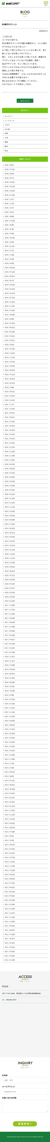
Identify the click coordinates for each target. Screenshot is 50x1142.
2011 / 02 (8, 955)
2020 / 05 (8, 481)
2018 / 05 (8, 584)
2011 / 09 (8, 926)
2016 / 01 (8, 703)
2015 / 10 (8, 716)
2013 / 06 (8, 836)
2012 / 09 (8, 874)
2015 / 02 (8, 750)
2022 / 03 (8, 391)
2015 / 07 (8, 729)
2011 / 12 (8, 913)
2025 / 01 (8, 246)
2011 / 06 (8, 938)
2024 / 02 (8, 293)
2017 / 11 (8, 609)
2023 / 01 (8, 348)
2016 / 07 (8, 678)
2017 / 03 (8, 643)
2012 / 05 (8, 891)
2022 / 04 (8, 387)
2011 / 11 (8, 917)
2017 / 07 (8, 626)
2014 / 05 (8, 789)
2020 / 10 (8, 460)
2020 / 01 (8, 498)
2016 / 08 (8, 673)
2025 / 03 (8, 237)
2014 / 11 (8, 763)
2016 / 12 (8, 656)
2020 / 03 (8, 490)
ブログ (7, 125)
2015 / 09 (8, 720)
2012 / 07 (8, 883)
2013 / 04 (8, 844)
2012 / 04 (8, 896)
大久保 (7, 129)
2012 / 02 (8, 904)
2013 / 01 (8, 857)
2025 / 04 (8, 233)
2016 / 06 (8, 682)
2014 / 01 (8, 806)
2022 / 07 (8, 374)
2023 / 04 (8, 336)
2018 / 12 (8, 554)
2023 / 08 (8, 319)
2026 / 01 (8, 195)
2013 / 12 (8, 810)
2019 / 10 (8, 511)
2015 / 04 (8, 742)
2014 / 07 (8, 780)
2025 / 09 (8, 212)
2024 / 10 (8, 259)
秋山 (6, 150)
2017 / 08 (8, 622)
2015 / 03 (8, 746)
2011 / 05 (8, 943)
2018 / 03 (8, 592)
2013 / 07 (8, 831)
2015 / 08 (8, 725)
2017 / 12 (8, 605)
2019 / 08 (8, 519)
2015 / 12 (8, 707)
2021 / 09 (8, 413)
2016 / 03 (8, 695)
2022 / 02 (8, 396)
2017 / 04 (8, 639)
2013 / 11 (8, 814)
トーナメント (10, 120)
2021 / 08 (8, 417)
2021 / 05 (8, 430)
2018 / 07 (8, 575)
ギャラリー (9, 116)
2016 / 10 (8, 665)
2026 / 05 (8, 178)
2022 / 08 (8, 370)
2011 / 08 (8, 930)
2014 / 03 (8, 797)
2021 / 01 (8, 447)
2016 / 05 (8, 686)
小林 (6, 137)
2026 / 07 (8, 169)
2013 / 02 (8, 853)
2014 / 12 (8, 759)
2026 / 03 (8, 186)
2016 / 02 (8, 699)
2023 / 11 (8, 306)
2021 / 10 (8, 408)
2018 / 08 (8, 571)
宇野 (6, 133)
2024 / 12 (8, 250)
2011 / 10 (8, 921)
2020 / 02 (8, 494)
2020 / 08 (8, 468)
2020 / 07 (8, 473)
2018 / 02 (8, 596)
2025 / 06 (8, 225)
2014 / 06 (8, 785)
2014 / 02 (8, 802)
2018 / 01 (8, 601)
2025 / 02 (8, 242)
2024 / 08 (8, 267)
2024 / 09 (8, 263)
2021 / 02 (8, 443)
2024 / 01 (8, 297)
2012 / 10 (8, 870)
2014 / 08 (8, 776)
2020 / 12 (8, 451)
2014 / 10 (8, 767)
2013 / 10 (8, 819)
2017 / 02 (8, 648)
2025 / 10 (8, 207)
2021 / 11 (8, 404)
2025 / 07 (8, 220)
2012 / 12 (8, 861)
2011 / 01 (8, 960)
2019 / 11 (8, 507)
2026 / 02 (8, 190)
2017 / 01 (8, 652)
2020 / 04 (8, 485)
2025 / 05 (8, 229)
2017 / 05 (8, 635)
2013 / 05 (8, 840)
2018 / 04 (8, 588)
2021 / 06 (8, 426)
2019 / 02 (8, 545)
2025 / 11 (8, 203)
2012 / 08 (8, 878)
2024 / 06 (8, 276)
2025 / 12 (8, 199)
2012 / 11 (8, 866)
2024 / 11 (8, 255)
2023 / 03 (8, 340)
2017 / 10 (8, 614)
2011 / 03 (8, 951)
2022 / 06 (8, 378)
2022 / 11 (8, 357)
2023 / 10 (8, 310)
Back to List (25, 101)
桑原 (6, 142)
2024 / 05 (8, 280)
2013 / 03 (8, 849)
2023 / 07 (8, 323)
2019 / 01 (8, 549)
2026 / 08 (8, 165)
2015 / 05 (8, 737)
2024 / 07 (8, 272)
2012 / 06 (8, 887)
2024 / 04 (8, 284)
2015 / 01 (8, 755)
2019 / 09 (8, 515)
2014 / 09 (8, 772)
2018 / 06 (8, 579)
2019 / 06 (8, 528)
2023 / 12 (8, 302)
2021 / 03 (8, 438)
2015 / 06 (8, 733)
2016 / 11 (8, 661)
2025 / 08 (8, 216)
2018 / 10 (8, 562)
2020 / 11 (8, 455)
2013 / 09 (8, 823)
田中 (6, 146)
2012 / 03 (8, 900)
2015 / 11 (8, 712)
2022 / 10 (8, 361)
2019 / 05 (8, 532)
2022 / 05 (8, 383)
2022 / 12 (8, 353)
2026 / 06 (8, 173)
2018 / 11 (8, 558)
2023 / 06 (8, 327)
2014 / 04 (8, 793)
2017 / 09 (8, 618)
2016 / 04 (8, 690)
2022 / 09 (8, 366)
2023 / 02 (8, 344)
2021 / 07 (8, 421)
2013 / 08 (8, 827)
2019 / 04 (8, 537)
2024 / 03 (8, 289)
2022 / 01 (8, 400)
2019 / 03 (8, 541)
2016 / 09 (8, 669)
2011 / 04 (8, 947)
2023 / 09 (8, 314)
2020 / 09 (8, 464)
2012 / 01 (8, 908)
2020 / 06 (8, 477)
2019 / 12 (8, 502)
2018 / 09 (8, 566)
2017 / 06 (8, 631)
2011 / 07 (8, 934)
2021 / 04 (8, 434)
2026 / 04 (8, 182)
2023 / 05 (8, 331)
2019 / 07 (8, 524)
